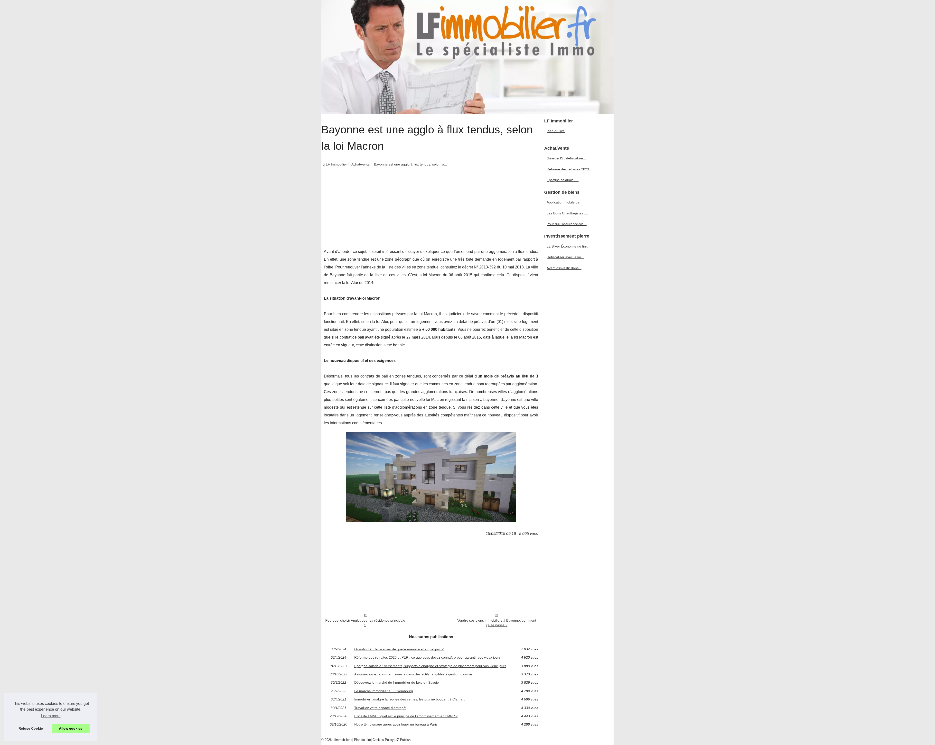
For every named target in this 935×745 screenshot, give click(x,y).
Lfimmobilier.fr (342, 740)
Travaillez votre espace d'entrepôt (380, 707)
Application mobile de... (564, 202)
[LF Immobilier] (467, 57)
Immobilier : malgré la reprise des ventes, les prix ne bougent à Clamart (409, 699)
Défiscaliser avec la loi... (565, 257)
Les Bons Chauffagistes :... (567, 213)
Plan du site (556, 131)
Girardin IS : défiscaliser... (566, 158)
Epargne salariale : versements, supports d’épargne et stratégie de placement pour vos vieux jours (430, 666)
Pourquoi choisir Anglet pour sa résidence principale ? (365, 622)
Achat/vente (360, 164)
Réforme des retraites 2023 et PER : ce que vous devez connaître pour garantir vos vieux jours (427, 657)
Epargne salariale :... (563, 180)
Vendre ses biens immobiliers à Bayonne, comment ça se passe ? (496, 622)
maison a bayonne (482, 399)
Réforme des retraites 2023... (569, 169)
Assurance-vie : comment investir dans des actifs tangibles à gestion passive (413, 674)
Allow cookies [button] (70, 728)
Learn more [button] (51, 716)
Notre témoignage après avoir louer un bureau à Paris (396, 724)
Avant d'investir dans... (564, 268)
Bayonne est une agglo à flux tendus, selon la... (410, 164)
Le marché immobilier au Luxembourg (383, 691)
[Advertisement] (431, 204)
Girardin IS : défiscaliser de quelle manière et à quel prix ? (399, 649)
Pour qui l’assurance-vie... (567, 224)
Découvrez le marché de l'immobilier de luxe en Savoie (396, 682)
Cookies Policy (383, 740)
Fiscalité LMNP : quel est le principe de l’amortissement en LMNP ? (406, 716)
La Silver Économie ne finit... (568, 246)
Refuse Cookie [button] (31, 728)
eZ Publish (403, 740)
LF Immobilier (336, 164)
